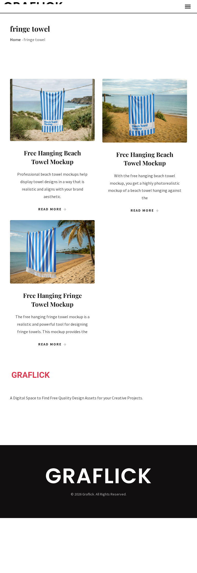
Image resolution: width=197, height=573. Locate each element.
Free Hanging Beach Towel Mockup (52, 157)
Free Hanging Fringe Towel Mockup (52, 299)
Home (15, 39)
